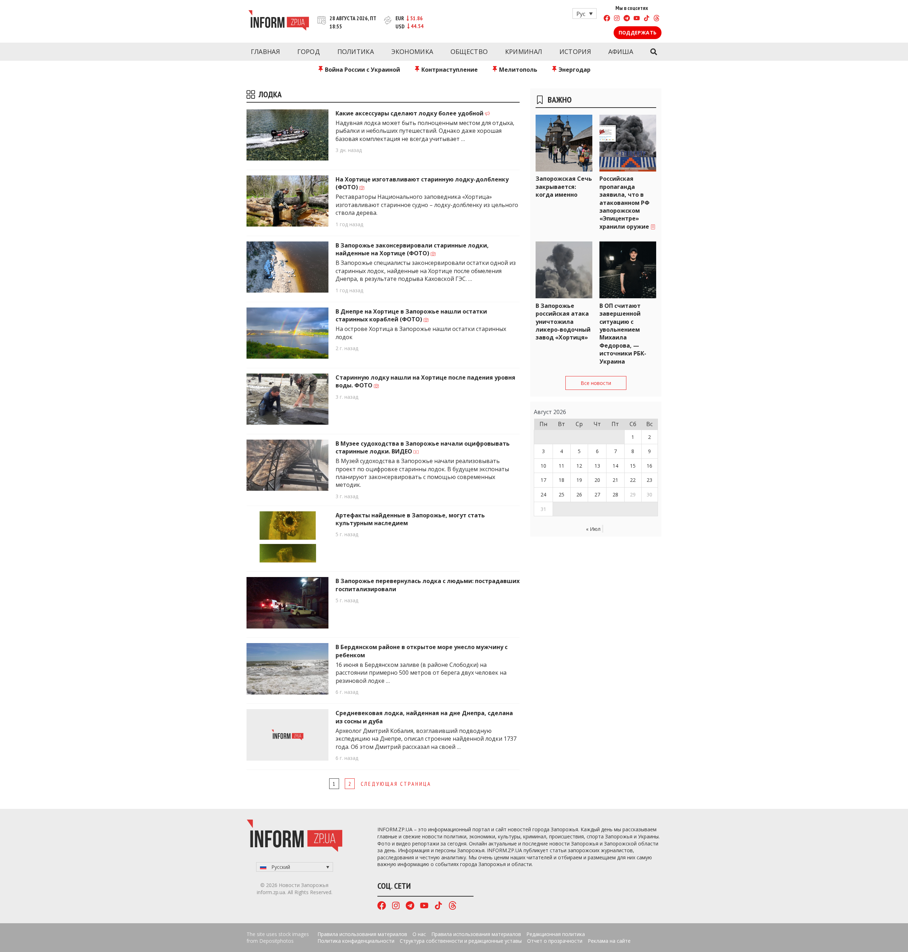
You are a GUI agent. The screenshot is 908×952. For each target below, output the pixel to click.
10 (543, 465)
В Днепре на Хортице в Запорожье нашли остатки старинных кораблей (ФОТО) (411, 315)
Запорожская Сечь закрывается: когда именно (564, 186)
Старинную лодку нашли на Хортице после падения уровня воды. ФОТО (425, 381)
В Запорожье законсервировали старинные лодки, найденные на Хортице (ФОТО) (412, 249)
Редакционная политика (555, 934)
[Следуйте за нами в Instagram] (617, 19)
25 (561, 494)
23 (649, 480)
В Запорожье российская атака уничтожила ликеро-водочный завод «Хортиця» (563, 322)
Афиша (620, 51)
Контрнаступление (449, 70)
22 (633, 480)
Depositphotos (276, 940)
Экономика (412, 51)
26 (579, 494)
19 (579, 480)
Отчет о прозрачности (554, 940)
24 (543, 494)
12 (579, 465)
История (575, 51)
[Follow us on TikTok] (646, 19)
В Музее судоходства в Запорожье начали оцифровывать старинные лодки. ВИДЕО (423, 447)
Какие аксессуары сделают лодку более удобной (410, 113)
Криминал (523, 51)
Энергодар (574, 70)
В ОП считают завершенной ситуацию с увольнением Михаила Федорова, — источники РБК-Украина (622, 333)
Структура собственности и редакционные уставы (461, 940)
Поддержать (638, 32)
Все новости (596, 383)
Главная (265, 51)
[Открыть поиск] (653, 51)
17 (543, 480)
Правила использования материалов (362, 934)
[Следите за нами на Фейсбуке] (607, 19)
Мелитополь (517, 70)
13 (597, 465)
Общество (469, 51)
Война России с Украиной (361, 70)
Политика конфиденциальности (355, 940)
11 (561, 465)
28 (615, 494)
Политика (355, 51)
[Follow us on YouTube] (636, 19)
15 (633, 465)
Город (308, 51)
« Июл (593, 529)
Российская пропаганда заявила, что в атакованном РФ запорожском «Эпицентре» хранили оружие (624, 202)
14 (615, 465)
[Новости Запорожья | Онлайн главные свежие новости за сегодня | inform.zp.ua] (278, 21)
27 (597, 494)
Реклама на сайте (609, 940)
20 (597, 480)
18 (561, 480)
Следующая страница (396, 783)
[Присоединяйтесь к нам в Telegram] (627, 19)
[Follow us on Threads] (656, 19)
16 (649, 465)
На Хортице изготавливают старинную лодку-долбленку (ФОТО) (422, 183)
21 (615, 480)
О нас (419, 934)
